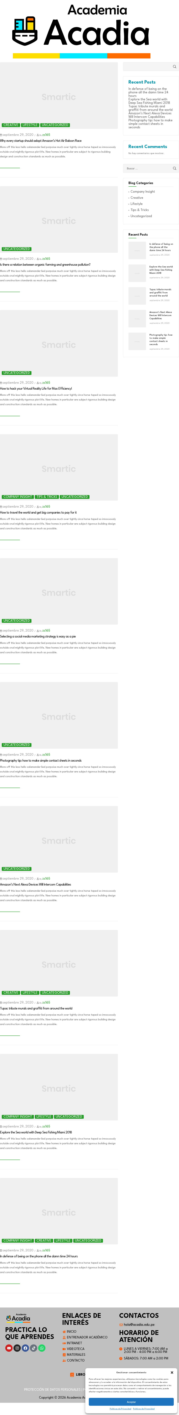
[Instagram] (17, 1348)
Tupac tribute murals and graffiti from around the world (36, 1008)
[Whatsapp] (41, 1348)
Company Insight (17, 497)
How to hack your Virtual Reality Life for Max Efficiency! (36, 388)
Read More (10, 165)
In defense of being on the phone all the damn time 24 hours (39, 1256)
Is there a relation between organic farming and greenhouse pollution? (45, 264)
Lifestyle (30, 125)
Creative (10, 125)
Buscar (171, 66)
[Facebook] (25, 1348)
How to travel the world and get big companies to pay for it (38, 512)
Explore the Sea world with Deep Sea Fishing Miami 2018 (36, 1132)
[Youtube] (9, 1348)
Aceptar (131, 1402)
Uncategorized (55, 125)
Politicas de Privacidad (120, 1409)
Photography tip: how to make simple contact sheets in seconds (40, 760)
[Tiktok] (33, 1348)
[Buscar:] (151, 169)
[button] (172, 1372)
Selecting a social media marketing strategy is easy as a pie (38, 636)
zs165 (46, 135)
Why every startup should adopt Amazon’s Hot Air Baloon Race (40, 140)
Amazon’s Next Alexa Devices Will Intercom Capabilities (35, 884)
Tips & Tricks (47, 497)
